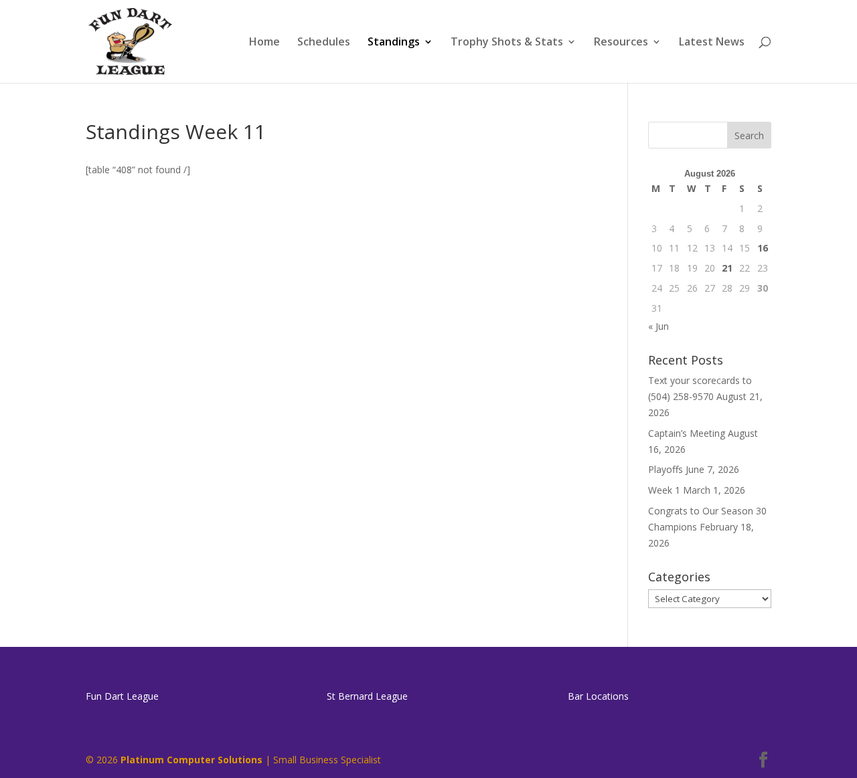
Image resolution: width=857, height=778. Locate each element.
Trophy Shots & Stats (507, 43)
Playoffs (665, 469)
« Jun (658, 326)
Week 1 (664, 490)
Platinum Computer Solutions (191, 759)
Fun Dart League (122, 696)
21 (727, 268)
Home (264, 43)
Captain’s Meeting (686, 433)
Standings (394, 43)
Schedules (323, 43)
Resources (621, 43)
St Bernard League (367, 696)
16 (762, 247)
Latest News (712, 43)
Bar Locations (598, 696)
